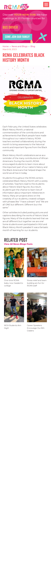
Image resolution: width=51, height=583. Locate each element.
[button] (46, 4)
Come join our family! (17, 37)
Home (6, 46)
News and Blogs (19, 46)
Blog (32, 46)
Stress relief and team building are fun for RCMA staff (37, 284)
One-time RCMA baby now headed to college (13, 284)
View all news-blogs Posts (18, 244)
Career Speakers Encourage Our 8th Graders (35, 329)
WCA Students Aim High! (12, 328)
